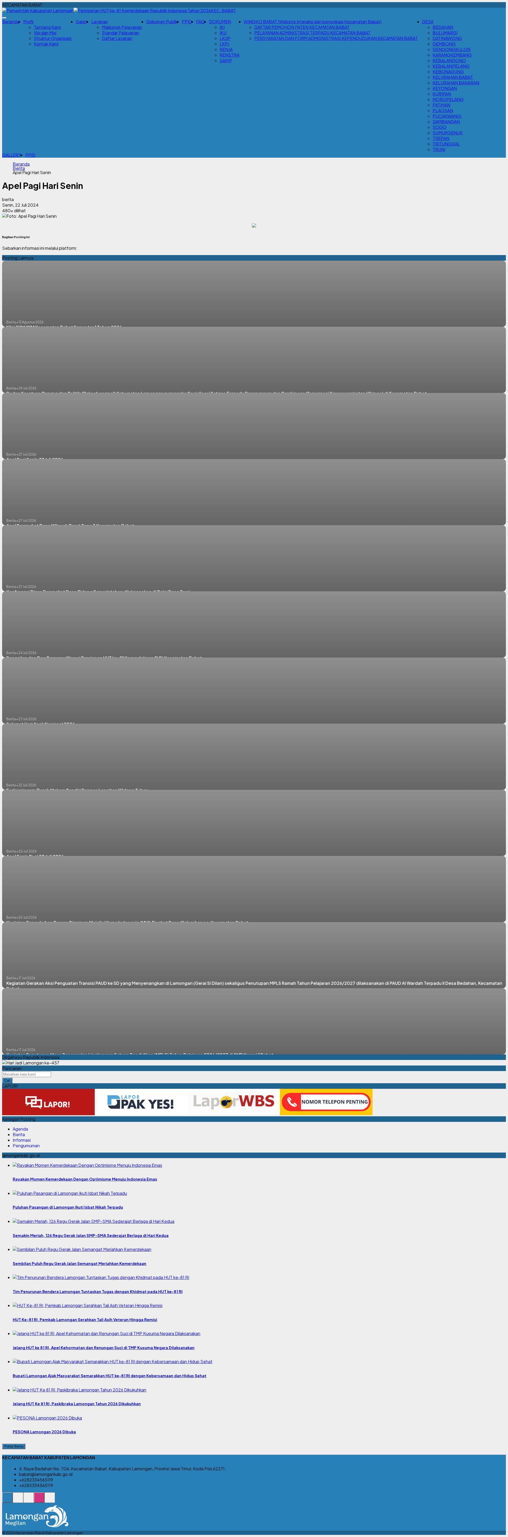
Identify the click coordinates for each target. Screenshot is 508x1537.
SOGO (439, 127)
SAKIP (226, 60)
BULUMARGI (445, 32)
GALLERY (11, 155)
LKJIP (225, 38)
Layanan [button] (99, 21)
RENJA (226, 49)
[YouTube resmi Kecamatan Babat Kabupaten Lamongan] (49, 1500)
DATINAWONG (447, 38)
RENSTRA (229, 55)
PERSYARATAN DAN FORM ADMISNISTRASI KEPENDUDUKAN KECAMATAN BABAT (336, 38)
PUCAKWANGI (447, 116)
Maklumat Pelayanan (122, 27)
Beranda (10, 21)
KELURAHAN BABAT (453, 77)
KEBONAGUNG (448, 71)
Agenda (20, 1129)
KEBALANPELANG (451, 66)
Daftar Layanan (117, 38)
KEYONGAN (445, 88)
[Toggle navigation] (4, 18)
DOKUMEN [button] (220, 21)
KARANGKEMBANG (452, 55)
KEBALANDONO (449, 60)
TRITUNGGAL (446, 144)
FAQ (200, 21)
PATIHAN (441, 105)
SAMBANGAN (446, 121)
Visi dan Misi (45, 32)
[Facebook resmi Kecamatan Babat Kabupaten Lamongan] (28, 1500)
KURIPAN (442, 94)
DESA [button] (427, 21)
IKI (222, 27)
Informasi (22, 1140)
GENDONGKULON (451, 49)
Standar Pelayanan (120, 32)
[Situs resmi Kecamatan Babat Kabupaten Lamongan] (7, 1500)
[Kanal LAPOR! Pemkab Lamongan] (18, 1500)
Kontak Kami (46, 44)
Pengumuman (26, 1145)
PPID (187, 21)
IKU (223, 32)
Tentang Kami (47, 27)
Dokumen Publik (162, 21)
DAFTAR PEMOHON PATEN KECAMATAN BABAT (302, 27)
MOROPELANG (448, 99)
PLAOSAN (443, 110)
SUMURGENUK (448, 132)
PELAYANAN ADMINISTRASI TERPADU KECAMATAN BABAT (312, 32)
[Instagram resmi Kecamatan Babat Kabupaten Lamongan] (39, 1500)
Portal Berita (13, 1446)
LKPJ (224, 44)
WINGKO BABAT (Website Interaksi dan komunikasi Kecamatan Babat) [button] (313, 21)
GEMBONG (444, 44)
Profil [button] (28, 21)
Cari (7, 1080)
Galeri (81, 21)
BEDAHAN (443, 27)
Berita (19, 168)
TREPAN (441, 138)
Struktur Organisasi (52, 38)
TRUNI (439, 149)
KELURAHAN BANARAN (456, 82)
